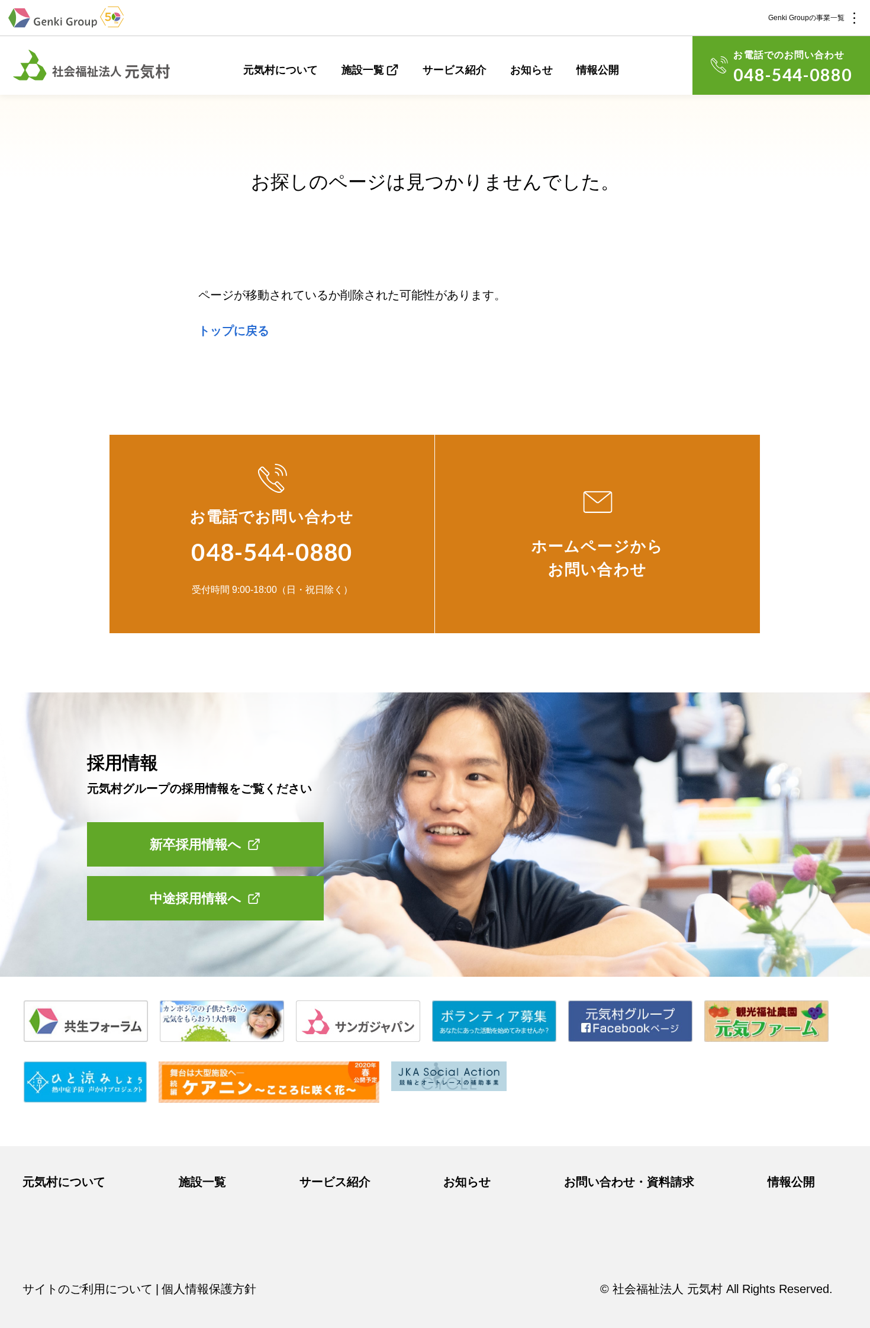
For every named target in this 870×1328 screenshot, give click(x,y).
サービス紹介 (454, 70)
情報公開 (597, 70)
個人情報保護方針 (209, 1288)
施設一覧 (362, 70)
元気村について (280, 70)
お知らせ (531, 70)
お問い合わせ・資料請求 (629, 1181)
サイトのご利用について (87, 1288)
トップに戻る (233, 330)
